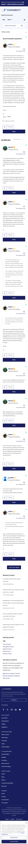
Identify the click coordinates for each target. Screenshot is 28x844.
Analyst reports (5, 721)
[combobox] (14, 26)
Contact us (14, 700)
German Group (7, 654)
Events (3, 793)
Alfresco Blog (6, 584)
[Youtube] (20, 709)
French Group (7, 644)
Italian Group (6, 651)
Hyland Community (7, 15)
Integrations (4, 727)
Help (3, 20)
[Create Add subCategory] (22, 139)
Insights (3, 724)
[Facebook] (3, 709)
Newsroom (4, 786)
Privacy (7, 819)
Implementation (5, 754)
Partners (3, 780)
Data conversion (5, 763)
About (3, 777)
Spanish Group (7, 649)
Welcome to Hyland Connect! (11, 673)
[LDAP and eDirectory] (25, 139)
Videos (3, 744)
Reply (14, 131)
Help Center (6, 678)
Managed (4, 757)
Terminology (5, 737)
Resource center (5, 734)
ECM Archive (12, 121)
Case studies (4, 718)
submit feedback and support (15, 4)
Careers (3, 774)
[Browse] (24, 19)
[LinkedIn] (16, 709)
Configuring (6, 121)
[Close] (26, 823)
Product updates (5, 747)
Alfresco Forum (7, 608)
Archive (9, 116)
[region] (14, 832)
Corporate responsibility (7, 783)
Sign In (9, 20)
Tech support (5, 803)
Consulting (4, 760)
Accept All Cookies (14, 841)
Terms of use (19, 819)
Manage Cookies (14, 837)
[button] (5, 127)
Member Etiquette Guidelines (11, 676)
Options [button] (26, 32)
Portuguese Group (8, 647)
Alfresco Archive (6, 32)
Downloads (4, 740)
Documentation (5, 800)
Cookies (12, 819)
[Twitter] (7, 709)
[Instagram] (12, 709)
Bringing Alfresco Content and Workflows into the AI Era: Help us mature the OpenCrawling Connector (13, 603)
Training (3, 796)
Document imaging (6, 766)
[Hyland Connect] (11, 10)
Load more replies (14, 567)
